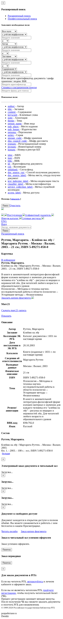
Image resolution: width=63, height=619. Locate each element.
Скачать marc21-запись (13, 310)
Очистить (15, 205)
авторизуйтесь (35, 581)
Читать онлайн (9, 531)
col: (9, 166)
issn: (10, 158)
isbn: (10, 155)
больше (6, 453)
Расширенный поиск (19, 15)
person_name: (15, 123)
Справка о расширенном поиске (19, 87)
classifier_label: (15, 184)
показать (15, 199)
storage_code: (15, 138)
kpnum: (12, 149)
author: (11, 106)
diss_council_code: (17, 141)
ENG (4, 221)
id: (9, 163)
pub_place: (13, 126)
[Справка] (43, 218)
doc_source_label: (17, 175)
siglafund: (13, 169)
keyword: (12, 115)
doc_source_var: (16, 172)
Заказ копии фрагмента (33, 531)
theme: (11, 120)
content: (12, 112)
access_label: (14, 192)
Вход (4, 224)
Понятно (7, 549)
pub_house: (14, 129)
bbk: (10, 160)
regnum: (12, 143)
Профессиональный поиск (22, 18)
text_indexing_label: (18, 181)
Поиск (5, 205)
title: (10, 109)
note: (10, 117)
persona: (12, 132)
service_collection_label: (20, 187)
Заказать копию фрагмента (16, 297)
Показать (6, 315)
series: (11, 135)
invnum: (12, 146)
